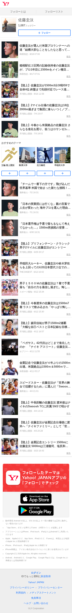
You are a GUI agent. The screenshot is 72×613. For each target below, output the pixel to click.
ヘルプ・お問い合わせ (36, 603)
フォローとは (18, 11)
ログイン (36, 572)
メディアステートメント (42, 592)
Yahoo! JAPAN (36, 582)
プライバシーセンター (50, 587)
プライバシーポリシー (22, 587)
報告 (68, 56)
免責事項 (36, 597)
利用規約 (21, 592)
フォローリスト (54, 11)
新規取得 (46, 576)
